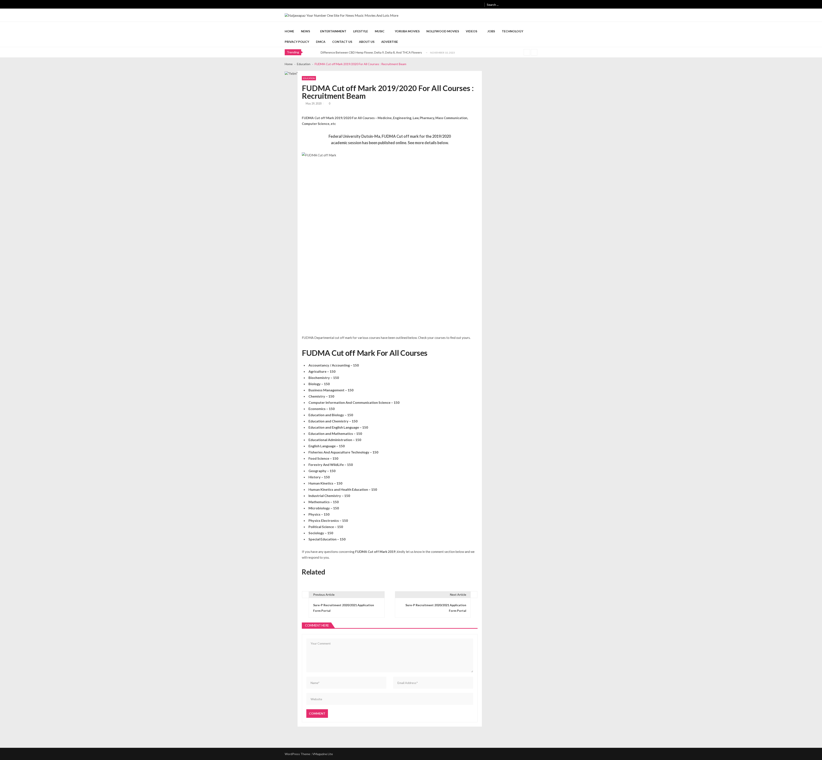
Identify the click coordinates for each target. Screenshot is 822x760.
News (305, 31)
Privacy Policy (297, 41)
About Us (366, 41)
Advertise (389, 41)
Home (289, 31)
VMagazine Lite (322, 754)
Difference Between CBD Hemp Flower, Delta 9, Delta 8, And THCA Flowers (371, 52)
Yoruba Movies (407, 31)
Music (379, 31)
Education (309, 78)
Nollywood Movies (442, 31)
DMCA (320, 41)
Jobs (491, 31)
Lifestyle (360, 31)
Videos (471, 31)
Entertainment (333, 31)
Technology (512, 31)
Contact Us (342, 41)
